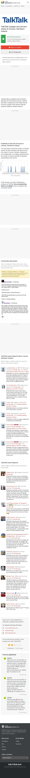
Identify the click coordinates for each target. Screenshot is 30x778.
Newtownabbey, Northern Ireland (16, 428)
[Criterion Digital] (15, 764)
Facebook (18, 744)
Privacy (4, 747)
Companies (9, 6)
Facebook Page (9, 630)
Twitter (17, 741)
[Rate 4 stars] (17, 645)
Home (2, 6)
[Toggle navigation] (28, 2)
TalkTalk (16, 6)
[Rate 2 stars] (12, 645)
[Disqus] (15, 298)
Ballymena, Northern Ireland (14, 389)
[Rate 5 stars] (20, 645)
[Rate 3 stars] (15, 645)
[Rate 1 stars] (9, 645)
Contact (4, 749)
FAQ (3, 744)
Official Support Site (10, 633)
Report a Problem (16, 47)
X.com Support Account (11, 628)
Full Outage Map (16, 52)
